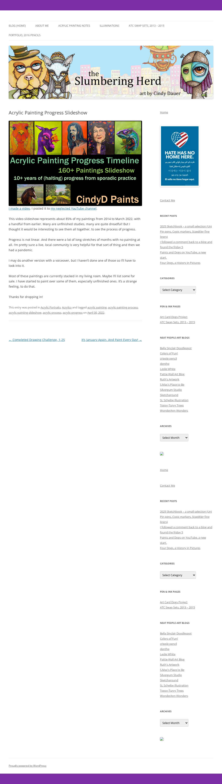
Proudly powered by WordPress (27, 766)
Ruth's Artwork (169, 379)
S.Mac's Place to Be (172, 384)
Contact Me (167, 200)
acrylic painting (97, 307)
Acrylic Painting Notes (74, 26)
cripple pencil (168, 358)
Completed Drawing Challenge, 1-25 (37, 340)
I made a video (19, 208)
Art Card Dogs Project (174, 317)
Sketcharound (169, 395)
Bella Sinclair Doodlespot (176, 348)
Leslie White (167, 369)
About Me (42, 26)
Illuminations (109, 26)
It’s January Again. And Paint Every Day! (112, 340)
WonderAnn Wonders (174, 410)
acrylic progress (73, 313)
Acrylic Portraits (51, 307)
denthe (164, 364)
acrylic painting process (123, 307)
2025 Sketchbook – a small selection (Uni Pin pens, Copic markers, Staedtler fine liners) (186, 231)
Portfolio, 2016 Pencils (25, 35)
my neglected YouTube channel (73, 208)
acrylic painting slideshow (25, 313)
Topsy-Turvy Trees (172, 405)
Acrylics (67, 307)
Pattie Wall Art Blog (172, 374)
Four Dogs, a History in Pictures (180, 263)
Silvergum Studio (171, 390)
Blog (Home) (17, 26)
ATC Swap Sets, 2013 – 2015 (146, 26)
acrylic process (52, 313)
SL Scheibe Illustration (174, 400)
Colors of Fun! (169, 353)
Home (164, 112)
